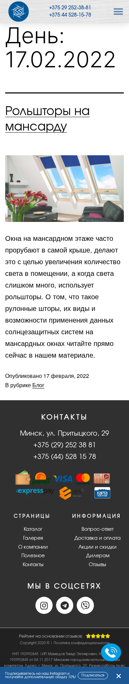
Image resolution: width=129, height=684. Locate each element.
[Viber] (85, 605)
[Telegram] (64, 605)
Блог (38, 385)
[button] (118, 11)
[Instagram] (44, 605)
